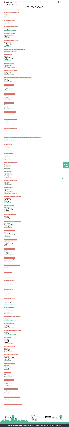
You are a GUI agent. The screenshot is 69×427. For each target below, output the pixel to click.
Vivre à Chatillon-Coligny (11, 4)
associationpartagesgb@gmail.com (9, 67)
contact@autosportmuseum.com (9, 90)
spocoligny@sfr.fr (6, 369)
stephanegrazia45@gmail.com (8, 376)
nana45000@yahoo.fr (7, 37)
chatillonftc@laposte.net (7, 202)
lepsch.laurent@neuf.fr (7, 360)
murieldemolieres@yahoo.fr (8, 393)
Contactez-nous (34, 418)
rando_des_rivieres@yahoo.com (9, 327)
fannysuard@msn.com (7, 159)
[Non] (67, 425)
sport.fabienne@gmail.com (8, 227)
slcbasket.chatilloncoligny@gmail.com (10, 108)
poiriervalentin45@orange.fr (8, 99)
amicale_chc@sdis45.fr (7, 46)
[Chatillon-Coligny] (8, 2)
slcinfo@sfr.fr (6, 245)
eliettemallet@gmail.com (8, 184)
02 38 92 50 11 (33, 417)
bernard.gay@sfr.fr (7, 168)
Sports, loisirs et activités (19, 4)
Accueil (5, 4)
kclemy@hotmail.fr (7, 236)
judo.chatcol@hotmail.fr (7, 261)
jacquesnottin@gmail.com (8, 385)
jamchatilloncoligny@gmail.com (9, 254)
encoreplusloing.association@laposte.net (10, 193)
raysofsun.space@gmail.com (8, 343)
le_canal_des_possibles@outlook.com (10, 81)
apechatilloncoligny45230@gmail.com (10, 30)
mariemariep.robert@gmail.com (9, 74)
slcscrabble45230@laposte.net (8, 351)
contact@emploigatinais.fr (8, 177)
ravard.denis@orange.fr (7, 60)
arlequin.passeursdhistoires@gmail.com (10, 51)
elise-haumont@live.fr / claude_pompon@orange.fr (12, 115)
